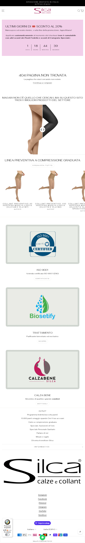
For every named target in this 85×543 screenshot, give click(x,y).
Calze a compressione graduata (42, 422)
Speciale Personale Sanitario (42, 429)
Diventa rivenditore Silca (42, 440)
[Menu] (11, 519)
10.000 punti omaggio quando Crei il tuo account (42, 418)
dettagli (42, 404)
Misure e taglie (42, 437)
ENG (56, 273)
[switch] (7, 534)
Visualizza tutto (42, 165)
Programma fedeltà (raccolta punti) (42, 415)
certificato (43, 278)
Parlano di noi (42, 433)
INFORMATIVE (42, 447)
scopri (42, 341)
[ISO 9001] (42, 244)
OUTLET (42, 411)
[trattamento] (42, 307)
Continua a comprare (42, 83)
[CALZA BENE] (42, 369)
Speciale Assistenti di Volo (42, 426)
